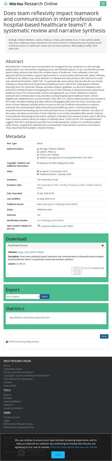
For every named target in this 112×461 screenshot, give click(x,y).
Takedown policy (13, 369)
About (7, 365)
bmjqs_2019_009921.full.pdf (31, 252)
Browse (8, 398)
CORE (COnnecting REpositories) (23, 341)
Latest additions (12, 401)
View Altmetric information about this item (29, 317)
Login (7, 420)
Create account (12, 417)
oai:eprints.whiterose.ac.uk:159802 (57, 226)
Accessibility (10, 385)
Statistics (8, 404)
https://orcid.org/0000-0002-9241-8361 (74, 157)
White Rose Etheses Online (18, 424)
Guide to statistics (13, 408)
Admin (104, 336)
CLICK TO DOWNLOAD (93, 268)
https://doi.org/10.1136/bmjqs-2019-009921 (57, 204)
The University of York (47, 185)
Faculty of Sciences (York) (72, 185)
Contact (8, 382)
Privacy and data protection (18, 372)
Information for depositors (18, 379)
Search (7, 394)
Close (58, 454)
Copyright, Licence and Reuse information (26, 375)
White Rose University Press (19, 427)
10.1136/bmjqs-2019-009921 (50, 220)
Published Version (18, 245)
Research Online (33, 4)
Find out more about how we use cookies (73, 447)
